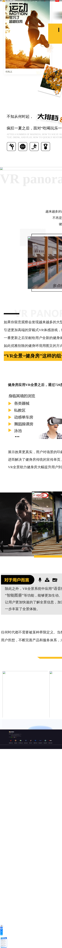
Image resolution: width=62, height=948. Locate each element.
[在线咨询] (1, 926)
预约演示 (57, 0)
